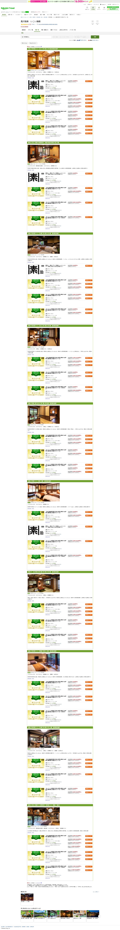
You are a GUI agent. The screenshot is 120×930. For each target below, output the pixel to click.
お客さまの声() (64, 29)
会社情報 (3, 926)
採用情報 (23, 926)
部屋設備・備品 (31, 77)
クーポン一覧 (73, 29)
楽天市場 (109, 4)
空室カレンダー (89, 81)
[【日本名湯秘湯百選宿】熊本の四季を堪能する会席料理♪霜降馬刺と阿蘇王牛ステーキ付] (36, 99)
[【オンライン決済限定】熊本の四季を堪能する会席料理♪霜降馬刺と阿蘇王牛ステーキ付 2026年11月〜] (36, 130)
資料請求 (32, 926)
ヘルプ (84, 4)
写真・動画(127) (44, 29)
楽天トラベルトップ (24, 17)
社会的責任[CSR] (17, 926)
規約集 (28, 926)
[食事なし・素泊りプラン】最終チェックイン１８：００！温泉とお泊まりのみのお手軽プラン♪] (36, 85)
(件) (33, 24)
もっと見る (95, 891)
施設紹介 (24, 29)
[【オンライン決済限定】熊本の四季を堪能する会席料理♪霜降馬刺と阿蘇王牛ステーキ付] (36, 115)
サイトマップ (96, 4)
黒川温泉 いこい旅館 (30, 21)
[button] (43, 85)
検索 (95, 36)
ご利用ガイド (89, 4)
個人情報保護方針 (9, 926)
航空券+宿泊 (83, 40)
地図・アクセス (53, 29)
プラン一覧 (30, 29)
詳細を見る (47, 91)
